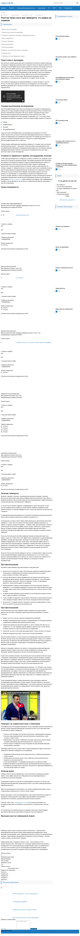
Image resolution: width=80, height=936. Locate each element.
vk (78, 934)
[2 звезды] (3, 868)
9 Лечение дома (5, 53)
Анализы (3, 8)
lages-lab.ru (7, 3)
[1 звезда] (1, 868)
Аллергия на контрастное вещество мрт (25, 909)
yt (64, 934)
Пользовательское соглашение (40, 930)
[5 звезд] (7, 868)
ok (60, 934)
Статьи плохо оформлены (64, 186)
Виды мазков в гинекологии (64, 309)
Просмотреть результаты (67, 200)
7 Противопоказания (7, 47)
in (74, 934)
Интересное (68, 8)
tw (71, 934)
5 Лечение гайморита (7, 41)
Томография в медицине (20, 901)
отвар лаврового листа (21, 802)
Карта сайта (53, 930)
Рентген (11, 8)
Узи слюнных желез (61, 100)
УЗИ (60, 8)
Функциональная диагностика (26, 8)
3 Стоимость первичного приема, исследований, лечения (18, 35)
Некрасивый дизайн (63, 194)
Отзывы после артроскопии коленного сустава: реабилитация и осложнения (66, 165)
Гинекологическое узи (22, 215)
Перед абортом (60, 288)
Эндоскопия (41, 8)
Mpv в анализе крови (62, 120)
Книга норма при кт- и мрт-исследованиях (25, 893)
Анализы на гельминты (63, 226)
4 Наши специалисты (7, 38)
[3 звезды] (4, 868)
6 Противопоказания (7, 44)
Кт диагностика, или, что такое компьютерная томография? (33, 342)
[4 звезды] (5, 868)
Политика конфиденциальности (21, 930)
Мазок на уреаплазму (62, 247)
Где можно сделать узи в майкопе (66, 57)
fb (67, 934)
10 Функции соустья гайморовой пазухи (13, 56)
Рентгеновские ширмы (62, 36)
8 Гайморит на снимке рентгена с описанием (14, 50)
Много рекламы (61, 192)
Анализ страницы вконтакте (64, 267)
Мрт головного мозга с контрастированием (26, 917)
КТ (49, 8)
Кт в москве (19, 278)
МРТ (54, 8)
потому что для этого (15, 179)
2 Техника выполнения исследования (12, 32)
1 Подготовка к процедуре (9, 29)
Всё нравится (61, 185)
